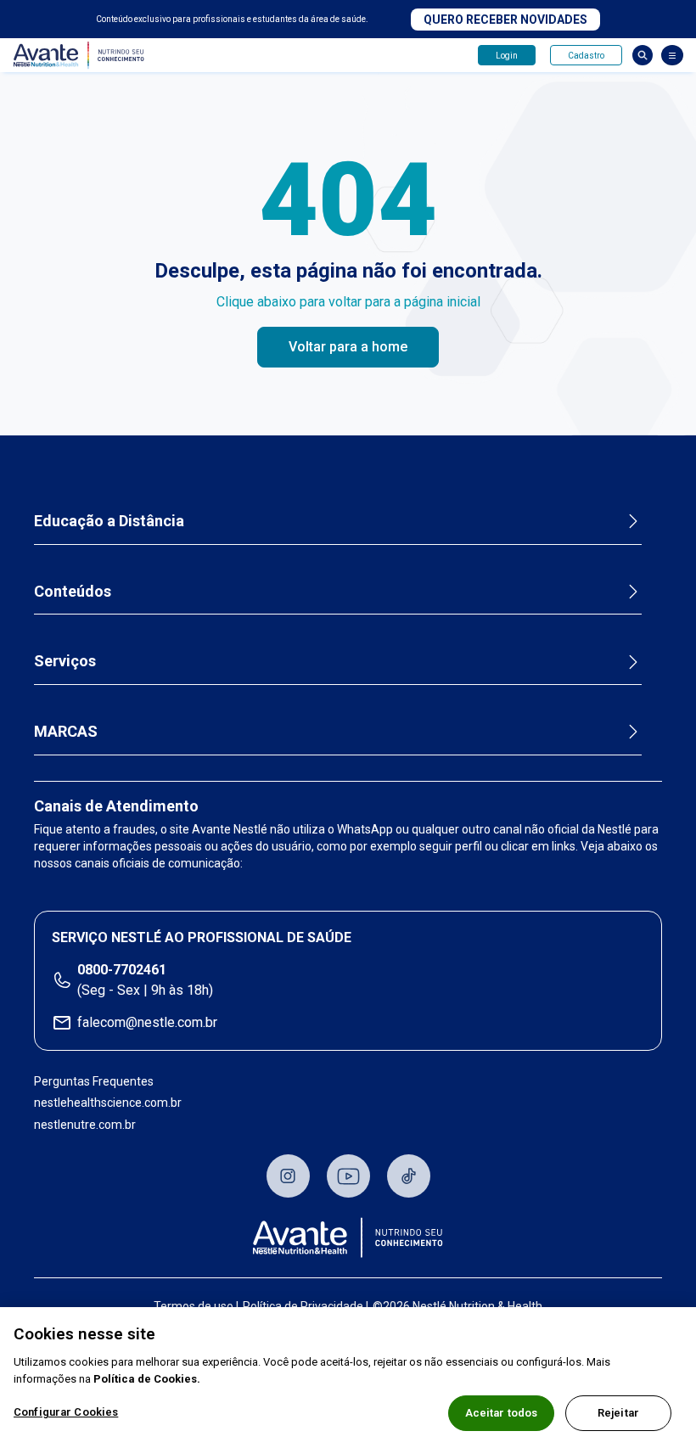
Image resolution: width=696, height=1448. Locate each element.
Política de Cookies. (146, 1378)
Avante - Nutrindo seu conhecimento (82, 56)
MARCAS (66, 731)
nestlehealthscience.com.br (108, 1102)
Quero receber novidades (505, 19)
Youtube (348, 1176)
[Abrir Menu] (672, 55)
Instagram (288, 1176)
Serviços (65, 661)
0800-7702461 (121, 970)
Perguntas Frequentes (94, 1081)
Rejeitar (618, 1412)
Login (507, 55)
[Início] (348, 1237)
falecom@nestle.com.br (147, 1022)
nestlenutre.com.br (85, 1124)
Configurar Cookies (66, 1412)
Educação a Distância (109, 521)
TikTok (408, 1176)
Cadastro (586, 55)
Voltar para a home (348, 347)
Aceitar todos (501, 1412)
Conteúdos (72, 591)
